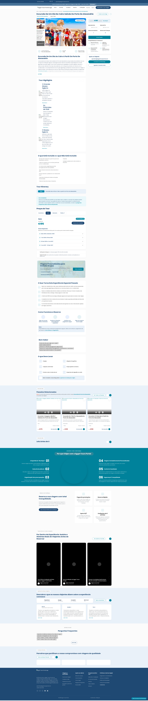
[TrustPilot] (47, 691)
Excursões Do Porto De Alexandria (55, 11)
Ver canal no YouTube (99, 538)
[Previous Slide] (79, 81)
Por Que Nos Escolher (92, 679)
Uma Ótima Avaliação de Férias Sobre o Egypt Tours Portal (46, 580)
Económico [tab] (41, 213)
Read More (44, 102)
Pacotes (61, 7)
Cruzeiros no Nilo (65, 679)
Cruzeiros (68, 7)
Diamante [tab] (55, 213)
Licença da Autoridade (104, 682)
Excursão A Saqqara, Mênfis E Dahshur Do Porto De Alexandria (47, 417)
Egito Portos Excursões (43, 11)
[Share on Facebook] (59, 577)
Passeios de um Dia (66, 681)
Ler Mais (40, 74)
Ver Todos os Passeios (99, 395)
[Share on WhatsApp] (59, 583)
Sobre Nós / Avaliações (93, 677)
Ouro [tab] (48, 213)
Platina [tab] (62, 213)
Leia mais (40, 617)
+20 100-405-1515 (40, 1)
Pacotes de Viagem (66, 677)
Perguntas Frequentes (80, 682)
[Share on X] (59, 580)
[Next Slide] (83, 81)
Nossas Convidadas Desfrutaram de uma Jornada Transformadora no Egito (97, 581)
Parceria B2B (78, 684)
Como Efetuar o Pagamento (52, 330)
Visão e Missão (91, 683)
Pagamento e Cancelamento (106, 675)
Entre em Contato (79, 675)
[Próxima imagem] (84, 32)
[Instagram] (40, 691)
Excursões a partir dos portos (67, 684)
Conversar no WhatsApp (99, 61)
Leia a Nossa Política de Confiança (48, 509)
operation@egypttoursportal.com (62, 1)
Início (55, 7)
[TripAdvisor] (50, 1)
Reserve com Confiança (74, 451)
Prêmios (90, 681)
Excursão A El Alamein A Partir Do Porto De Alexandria (98, 417)
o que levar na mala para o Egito (67, 378)
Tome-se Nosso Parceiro (43, 657)
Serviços (90, 686)
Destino (75, 7)
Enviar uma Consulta (78, 223)
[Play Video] (48, 564)
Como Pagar (78, 680)
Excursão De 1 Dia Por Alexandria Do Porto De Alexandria (74, 417)
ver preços (105, 20)
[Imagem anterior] (47, 32)
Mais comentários (100, 600)
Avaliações (82, 7)
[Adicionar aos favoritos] (59, 400)
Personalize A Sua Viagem (103, 7)
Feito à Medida (78, 269)
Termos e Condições (104, 678)
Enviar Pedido (99, 37)
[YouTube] (42, 691)
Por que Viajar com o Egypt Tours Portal (74, 454)
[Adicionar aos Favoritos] (110, 14)
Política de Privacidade (104, 680)
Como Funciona (78, 678)
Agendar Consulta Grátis (100, 65)
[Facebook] (37, 691)
